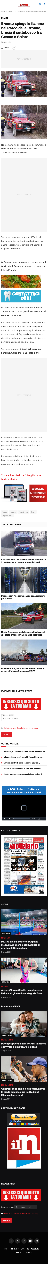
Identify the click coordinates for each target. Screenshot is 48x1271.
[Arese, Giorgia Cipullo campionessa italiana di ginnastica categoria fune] (24, 970)
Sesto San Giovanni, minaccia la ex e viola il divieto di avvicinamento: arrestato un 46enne (24, 775)
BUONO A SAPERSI (7, 1035)
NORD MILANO (6, 933)
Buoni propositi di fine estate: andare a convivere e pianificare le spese (23, 1045)
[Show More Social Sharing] (14, 48)
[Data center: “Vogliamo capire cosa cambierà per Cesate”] (24, 580)
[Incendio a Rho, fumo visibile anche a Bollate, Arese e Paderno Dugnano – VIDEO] (24, 652)
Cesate (4, 512)
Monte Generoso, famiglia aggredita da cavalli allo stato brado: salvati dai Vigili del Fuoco (23, 633)
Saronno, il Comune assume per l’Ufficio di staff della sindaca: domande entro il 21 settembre (24, 753)
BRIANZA (4, 18)
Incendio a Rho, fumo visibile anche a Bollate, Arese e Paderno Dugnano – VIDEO (22, 670)
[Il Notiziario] (24, 4)
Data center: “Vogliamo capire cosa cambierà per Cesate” (23, 597)
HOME (6, 1249)
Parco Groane (23, 512)
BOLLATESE (5, 982)
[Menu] (4, 4)
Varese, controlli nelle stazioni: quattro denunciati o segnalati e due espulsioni (21, 764)
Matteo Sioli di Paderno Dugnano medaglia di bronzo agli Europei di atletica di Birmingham (20, 944)
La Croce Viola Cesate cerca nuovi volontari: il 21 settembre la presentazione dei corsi (23, 561)
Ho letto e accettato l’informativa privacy (20, 728)
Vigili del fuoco (7, 515)
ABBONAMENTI (36, 1249)
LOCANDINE (25, 1249)
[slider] (21, 818)
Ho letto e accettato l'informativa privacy (20, 1213)
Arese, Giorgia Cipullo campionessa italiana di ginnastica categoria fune (21, 991)
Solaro (33, 512)
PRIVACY (29, 1252)
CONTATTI (19, 1252)
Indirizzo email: (7, 1207)
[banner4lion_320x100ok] (21, 281)
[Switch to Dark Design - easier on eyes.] (40, 4)
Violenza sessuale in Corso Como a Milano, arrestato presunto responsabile (22, 770)
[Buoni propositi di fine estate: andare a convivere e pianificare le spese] (24, 1024)
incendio (13, 512)
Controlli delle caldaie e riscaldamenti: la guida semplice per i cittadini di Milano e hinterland (23, 1091)
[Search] (44, 4)
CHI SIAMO (15, 1249)
